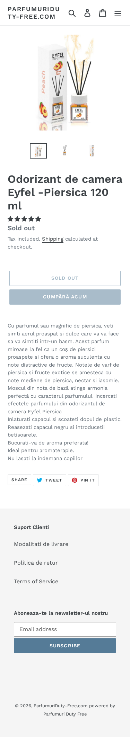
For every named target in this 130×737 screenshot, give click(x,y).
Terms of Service (36, 581)
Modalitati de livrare (41, 544)
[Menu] (117, 12)
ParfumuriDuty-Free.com (34, 12)
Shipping (52, 239)
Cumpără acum (65, 296)
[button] (25, 219)
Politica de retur (36, 562)
